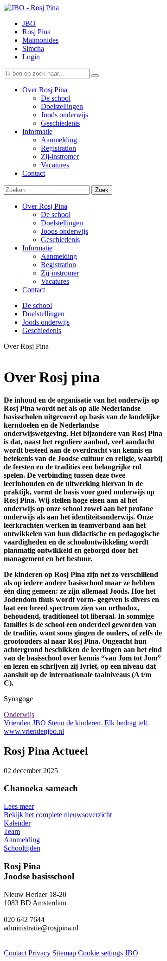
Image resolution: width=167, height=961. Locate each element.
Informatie (37, 248)
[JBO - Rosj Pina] (31, 8)
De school (56, 214)
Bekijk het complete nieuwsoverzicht (58, 815)
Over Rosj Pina (44, 206)
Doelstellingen (62, 223)
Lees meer (19, 806)
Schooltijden (22, 848)
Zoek (102, 189)
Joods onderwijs (64, 231)
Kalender (17, 823)
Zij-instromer (60, 273)
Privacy (39, 953)
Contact (33, 290)
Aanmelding (59, 256)
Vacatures (55, 281)
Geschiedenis (60, 239)
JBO (29, 23)
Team (12, 831)
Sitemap (64, 953)
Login (31, 57)
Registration (58, 265)
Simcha (33, 48)
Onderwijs (19, 714)
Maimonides (40, 40)
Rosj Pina (36, 32)
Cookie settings (100, 953)
